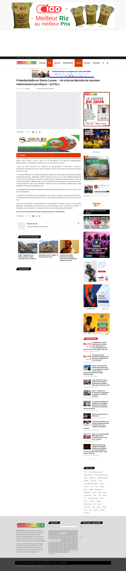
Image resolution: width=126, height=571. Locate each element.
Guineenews (87, 492)
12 (50, 546)
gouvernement (98, 489)
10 (71, 543)
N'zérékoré (91, 501)
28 (59, 551)
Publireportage (20, 57)
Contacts (54, 562)
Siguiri (93, 507)
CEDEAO (86, 480)
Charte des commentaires (43, 562)
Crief (92, 486)
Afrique (85, 477)
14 (58, 546)
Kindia (94, 495)
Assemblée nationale (102, 477)
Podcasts (91, 199)
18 (75, 546)
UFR (90, 510)
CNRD (100, 480)
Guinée (94, 492)
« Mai (49, 553)
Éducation (102, 510)
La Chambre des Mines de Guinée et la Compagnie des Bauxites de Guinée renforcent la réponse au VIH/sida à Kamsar (95, 405)
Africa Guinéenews (88, 475)
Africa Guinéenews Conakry (101, 475)
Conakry (101, 483)
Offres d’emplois (30, 57)
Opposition (98, 501)
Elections (102, 486)
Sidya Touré (87, 507)
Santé (99, 504)
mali (85, 498)
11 (75, 543)
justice (99, 492)
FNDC (85, 489)
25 (75, 548)
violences (96, 510)
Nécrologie (37, 57)
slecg (98, 507)
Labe (99, 495)
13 (54, 546)
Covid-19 (86, 486)
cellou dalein (94, 480)
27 (54, 551)
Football (91, 489)
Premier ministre (88, 504)
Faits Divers (96, 63)
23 (67, 548)
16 (67, 546)
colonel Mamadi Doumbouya (90, 483)
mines (85, 501)
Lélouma (105, 495)
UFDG (85, 510)
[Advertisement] (63, 44)
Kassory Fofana (87, 495)
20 (54, 548)
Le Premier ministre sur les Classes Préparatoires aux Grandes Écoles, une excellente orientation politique (96, 425)
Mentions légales (29, 562)
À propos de (19, 562)
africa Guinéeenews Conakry (95, 472)
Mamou (102, 498)
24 (71, 548)
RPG (95, 504)
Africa (85, 472)
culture (96, 486)
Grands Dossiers (68, 63)
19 (50, 548)
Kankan (104, 492)
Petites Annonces (46, 57)
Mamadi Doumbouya (93, 498)
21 (58, 548)
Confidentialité (63, 562)
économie (86, 512)
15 (63, 546)
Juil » (53, 553)
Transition (104, 507)
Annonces (57, 63)
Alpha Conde (92, 477)
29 (63, 551)
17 (71, 546)
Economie (87, 63)
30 (67, 551)
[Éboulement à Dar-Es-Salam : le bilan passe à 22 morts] (48, 246)
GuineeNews (86, 199)
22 (63, 548)
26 (50, 551)
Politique (78, 63)
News (49, 63)
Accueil (43, 63)
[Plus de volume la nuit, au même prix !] (87, 416)
